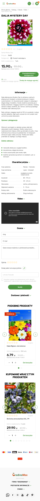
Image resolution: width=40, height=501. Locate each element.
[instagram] (17, 495)
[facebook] (12, 495)
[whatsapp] (7, 495)
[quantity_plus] (15, 362)
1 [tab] (18, 368)
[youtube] (22, 495)
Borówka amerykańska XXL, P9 (18, 419)
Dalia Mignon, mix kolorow (16, 346)
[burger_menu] (3, 3)
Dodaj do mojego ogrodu (29, 80)
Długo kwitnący (28, 193)
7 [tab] (26, 440)
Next (35, 334)
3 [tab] (16, 440)
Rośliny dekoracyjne (29, 190)
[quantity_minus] (9, 362)
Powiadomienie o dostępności (28, 74)
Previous (5, 334)
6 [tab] (24, 440)
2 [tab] (21, 368)
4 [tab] (18, 440)
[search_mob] (29, 3)
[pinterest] (32, 495)
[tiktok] (27, 495)
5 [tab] (21, 440)
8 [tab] (29, 440)
